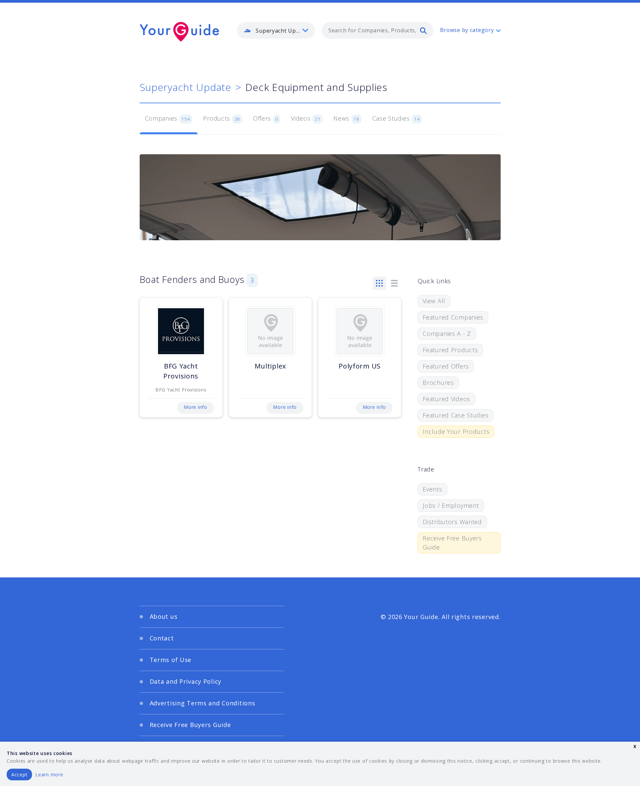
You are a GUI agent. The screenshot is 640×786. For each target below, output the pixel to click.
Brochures (438, 383)
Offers (265, 118)
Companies (167, 118)
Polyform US (360, 366)
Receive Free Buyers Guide (452, 542)
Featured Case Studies (455, 415)
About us (164, 616)
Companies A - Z (447, 334)
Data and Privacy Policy (186, 681)
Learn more (49, 774)
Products (221, 118)
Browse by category (467, 30)
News (346, 118)
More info (195, 407)
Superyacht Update (185, 87)
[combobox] (377, 30)
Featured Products (450, 350)
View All (434, 301)
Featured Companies (453, 317)
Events (432, 489)
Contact (162, 638)
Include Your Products (456, 431)
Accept (19, 774)
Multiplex (270, 366)
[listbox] (276, 30)
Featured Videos (446, 399)
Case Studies (396, 118)
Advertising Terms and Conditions (202, 703)
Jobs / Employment (451, 505)
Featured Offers (446, 366)
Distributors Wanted (452, 522)
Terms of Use (171, 660)
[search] (423, 30)
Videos (305, 118)
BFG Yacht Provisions (180, 371)
